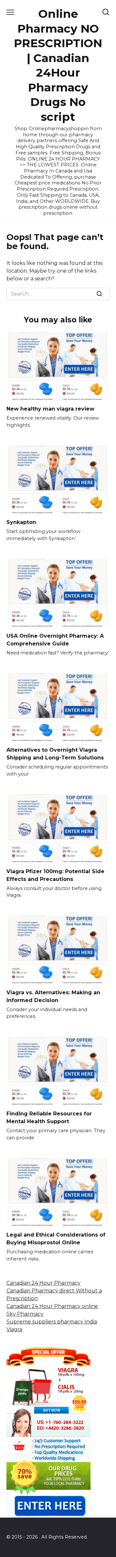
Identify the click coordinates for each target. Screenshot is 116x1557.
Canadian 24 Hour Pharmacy (43, 1283)
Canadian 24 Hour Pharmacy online (52, 1306)
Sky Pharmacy (25, 1314)
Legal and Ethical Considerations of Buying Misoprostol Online (55, 1239)
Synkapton (21, 522)
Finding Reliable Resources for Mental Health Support (49, 1117)
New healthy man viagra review (50, 409)
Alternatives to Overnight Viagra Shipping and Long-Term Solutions (55, 754)
